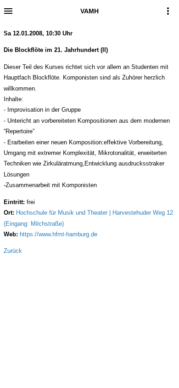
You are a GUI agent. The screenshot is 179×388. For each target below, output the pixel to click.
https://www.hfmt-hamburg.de (58, 234)
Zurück (13, 250)
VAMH (89, 11)
